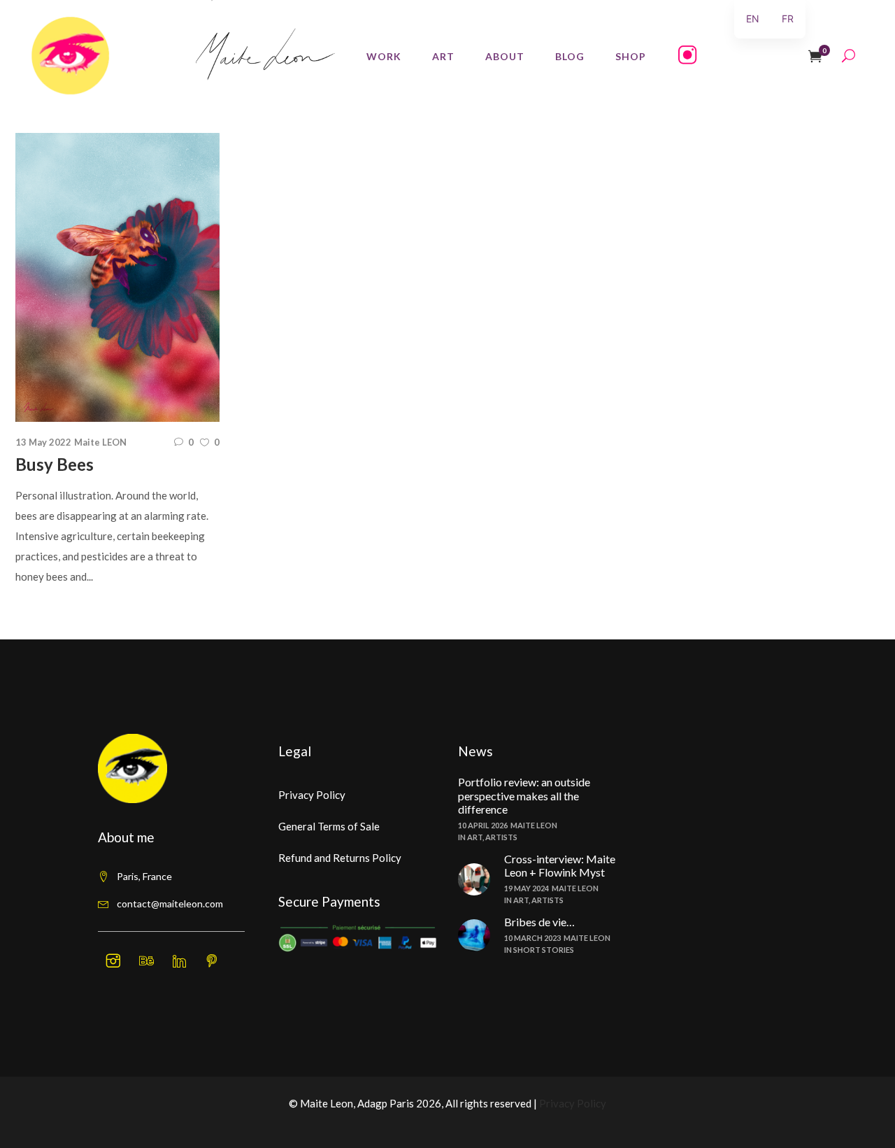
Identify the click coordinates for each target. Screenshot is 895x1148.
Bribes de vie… (539, 921)
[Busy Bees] (117, 277)
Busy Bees (54, 464)
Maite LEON (100, 442)
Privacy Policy (311, 794)
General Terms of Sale (329, 826)
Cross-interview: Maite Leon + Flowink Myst (559, 865)
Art (474, 837)
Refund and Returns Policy (339, 857)
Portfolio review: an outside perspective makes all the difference (524, 795)
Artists (501, 837)
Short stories (543, 949)
